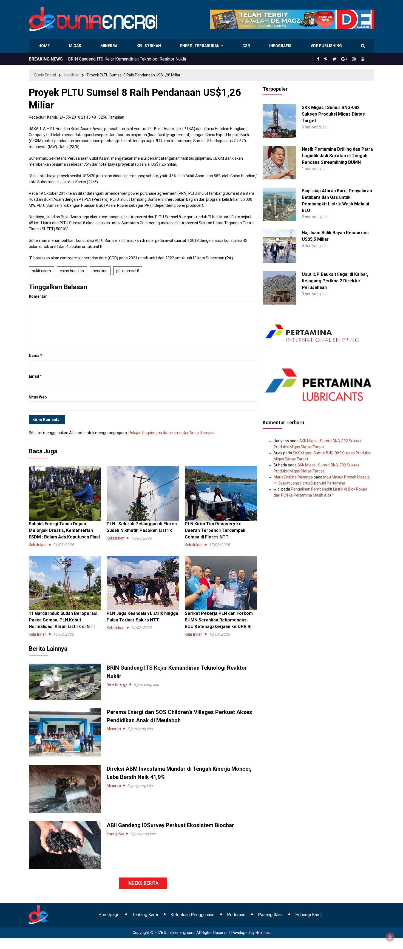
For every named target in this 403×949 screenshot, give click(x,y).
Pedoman (236, 914)
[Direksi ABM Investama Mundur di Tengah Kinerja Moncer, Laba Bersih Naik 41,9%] (65, 788)
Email (35, 376)
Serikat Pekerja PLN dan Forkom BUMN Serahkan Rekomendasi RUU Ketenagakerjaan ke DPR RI (219, 620)
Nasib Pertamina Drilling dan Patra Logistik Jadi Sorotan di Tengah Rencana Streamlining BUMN (337, 156)
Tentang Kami (145, 914)
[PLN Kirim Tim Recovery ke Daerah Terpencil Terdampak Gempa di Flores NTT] (221, 493)
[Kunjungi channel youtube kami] (364, 59)
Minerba (110, 46)
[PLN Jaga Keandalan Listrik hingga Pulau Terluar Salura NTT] (143, 583)
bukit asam (41, 271)
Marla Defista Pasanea (293, 477)
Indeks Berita (142, 883)
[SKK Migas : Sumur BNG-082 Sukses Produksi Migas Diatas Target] (279, 121)
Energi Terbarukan (200, 46)
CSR (247, 46)
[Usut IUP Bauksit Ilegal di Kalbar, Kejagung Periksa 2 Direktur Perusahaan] (279, 287)
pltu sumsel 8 (127, 271)
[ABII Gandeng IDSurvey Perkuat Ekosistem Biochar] (65, 845)
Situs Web (38, 397)
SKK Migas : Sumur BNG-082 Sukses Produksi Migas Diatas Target (333, 114)
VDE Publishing (326, 46)
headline (100, 271)
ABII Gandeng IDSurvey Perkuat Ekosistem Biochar (170, 825)
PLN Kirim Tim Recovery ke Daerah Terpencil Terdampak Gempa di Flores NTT (215, 530)
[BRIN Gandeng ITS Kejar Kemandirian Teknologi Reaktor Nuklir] (65, 681)
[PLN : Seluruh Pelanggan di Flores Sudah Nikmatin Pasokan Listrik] (143, 493)
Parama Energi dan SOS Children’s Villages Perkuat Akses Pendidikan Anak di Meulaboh (152, 59)
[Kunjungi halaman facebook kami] (327, 59)
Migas (75, 46)
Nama (35, 355)
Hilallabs (263, 932)
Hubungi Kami (308, 914)
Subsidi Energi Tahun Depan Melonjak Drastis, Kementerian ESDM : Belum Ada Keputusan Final (64, 530)
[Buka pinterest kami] (333, 59)
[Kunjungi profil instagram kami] (356, 59)
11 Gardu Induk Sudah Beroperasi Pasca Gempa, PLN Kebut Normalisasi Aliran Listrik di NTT (63, 620)
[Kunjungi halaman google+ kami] (348, 59)
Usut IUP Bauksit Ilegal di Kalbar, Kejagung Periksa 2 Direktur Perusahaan (335, 281)
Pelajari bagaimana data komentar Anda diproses (171, 433)
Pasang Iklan (270, 914)
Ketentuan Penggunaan (192, 914)
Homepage (109, 914)
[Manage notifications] (390, 937)
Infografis (281, 46)
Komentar (38, 296)
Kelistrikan (149, 46)
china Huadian (72, 271)
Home (44, 46)
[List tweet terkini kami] (340, 59)
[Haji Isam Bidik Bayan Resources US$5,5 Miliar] (279, 245)
